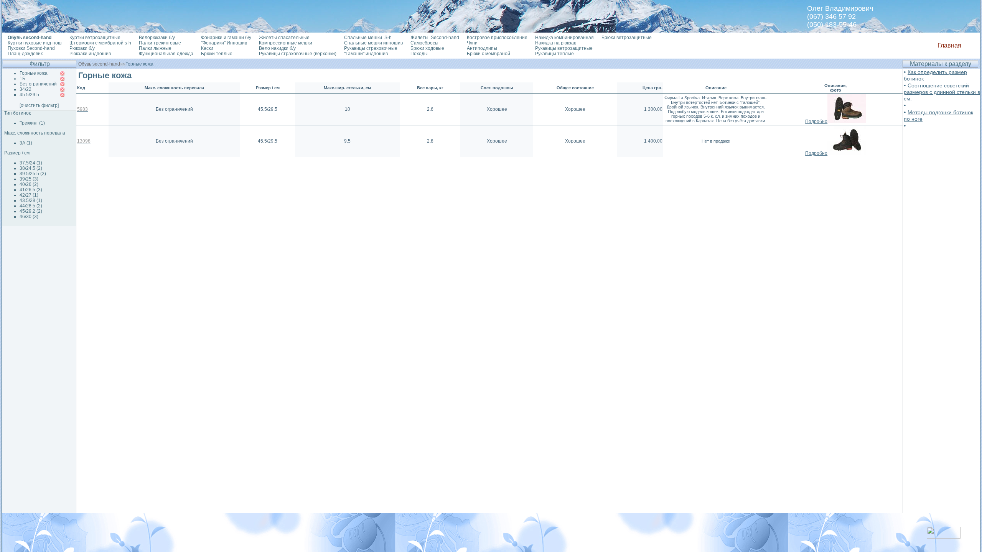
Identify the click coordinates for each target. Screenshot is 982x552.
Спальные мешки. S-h (368, 37)
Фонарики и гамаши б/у (226, 37)
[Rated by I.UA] (944, 536)
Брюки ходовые (427, 48)
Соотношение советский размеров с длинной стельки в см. (942, 92)
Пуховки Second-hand (31, 48)
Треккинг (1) (32, 123)
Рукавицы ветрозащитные (564, 48)
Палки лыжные (155, 48)
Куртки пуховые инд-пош (35, 43)
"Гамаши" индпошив (366, 53)
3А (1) (26, 143)
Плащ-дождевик (25, 53)
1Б (22, 78)
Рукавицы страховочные (370, 48)
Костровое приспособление (497, 37)
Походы (419, 53)
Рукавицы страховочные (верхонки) (297, 53)
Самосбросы (424, 43)
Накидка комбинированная (564, 37)
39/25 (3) (29, 179)
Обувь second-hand (99, 64)
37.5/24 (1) (31, 163)
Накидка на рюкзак (555, 43)
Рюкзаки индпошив (90, 53)
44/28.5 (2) (31, 206)
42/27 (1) (29, 195)
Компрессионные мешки (285, 43)
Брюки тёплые (216, 53)
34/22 (25, 89)
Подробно (816, 121)
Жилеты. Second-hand (434, 37)
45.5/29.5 (29, 94)
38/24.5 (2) (31, 168)
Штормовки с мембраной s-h (100, 43)
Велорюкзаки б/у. (157, 37)
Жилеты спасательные (284, 37)
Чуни (472, 43)
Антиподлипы (482, 48)
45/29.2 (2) (31, 211)
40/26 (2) (29, 184)
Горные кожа (34, 73)
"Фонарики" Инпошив (224, 43)
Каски (207, 48)
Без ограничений (38, 84)
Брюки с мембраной (488, 53)
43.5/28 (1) (31, 200)
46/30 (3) (29, 216)
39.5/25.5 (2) (33, 173)
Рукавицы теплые (554, 53)
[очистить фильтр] (39, 105)
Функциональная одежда (166, 53)
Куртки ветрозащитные (94, 37)
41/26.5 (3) (31, 189)
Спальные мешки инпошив (373, 43)
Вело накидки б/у (277, 48)
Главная (949, 45)
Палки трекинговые (160, 43)
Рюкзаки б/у (82, 48)
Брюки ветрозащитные (626, 37)
